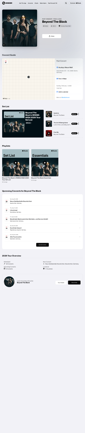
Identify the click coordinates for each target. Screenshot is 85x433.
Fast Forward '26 (52, 3)
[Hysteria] (48, 114)
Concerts (30, 3)
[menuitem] (22, 3)
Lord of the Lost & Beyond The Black (65, 125)
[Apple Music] (33, 123)
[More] (78, 114)
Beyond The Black (59, 115)
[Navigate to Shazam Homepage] (7, 3)
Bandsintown (66, 97)
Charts (36, 3)
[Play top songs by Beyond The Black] (4, 45)
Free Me (56, 132)
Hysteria (56, 113)
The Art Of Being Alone (61, 122)
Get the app (22, 3)
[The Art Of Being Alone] (48, 123)
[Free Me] (48, 133)
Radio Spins (43, 3)
